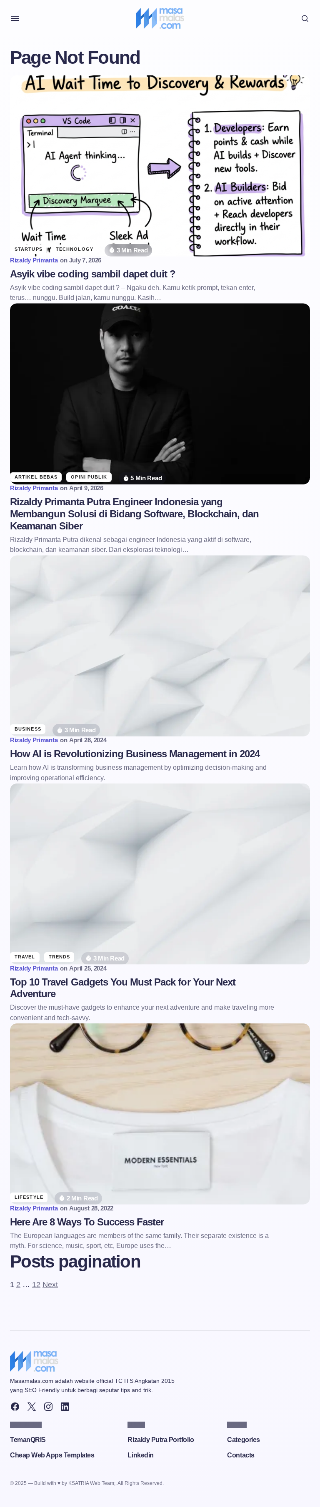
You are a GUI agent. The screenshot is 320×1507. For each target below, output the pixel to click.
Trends (59, 956)
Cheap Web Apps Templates (52, 1455)
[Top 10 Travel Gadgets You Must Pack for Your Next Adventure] (160, 874)
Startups (28, 249)
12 (36, 1284)
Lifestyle (29, 1197)
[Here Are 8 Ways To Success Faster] (160, 1114)
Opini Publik (89, 476)
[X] (31, 1406)
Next (50, 1284)
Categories (243, 1439)
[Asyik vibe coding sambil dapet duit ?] (160, 166)
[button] (15, 18)
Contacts (240, 1455)
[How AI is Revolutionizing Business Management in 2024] (160, 645)
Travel (25, 956)
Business (28, 728)
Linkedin (140, 1455)
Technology (74, 249)
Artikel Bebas (36, 476)
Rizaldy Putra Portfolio (161, 1439)
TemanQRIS (28, 1439)
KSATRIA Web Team (91, 1483)
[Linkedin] (65, 1406)
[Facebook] (15, 1406)
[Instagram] (48, 1406)
